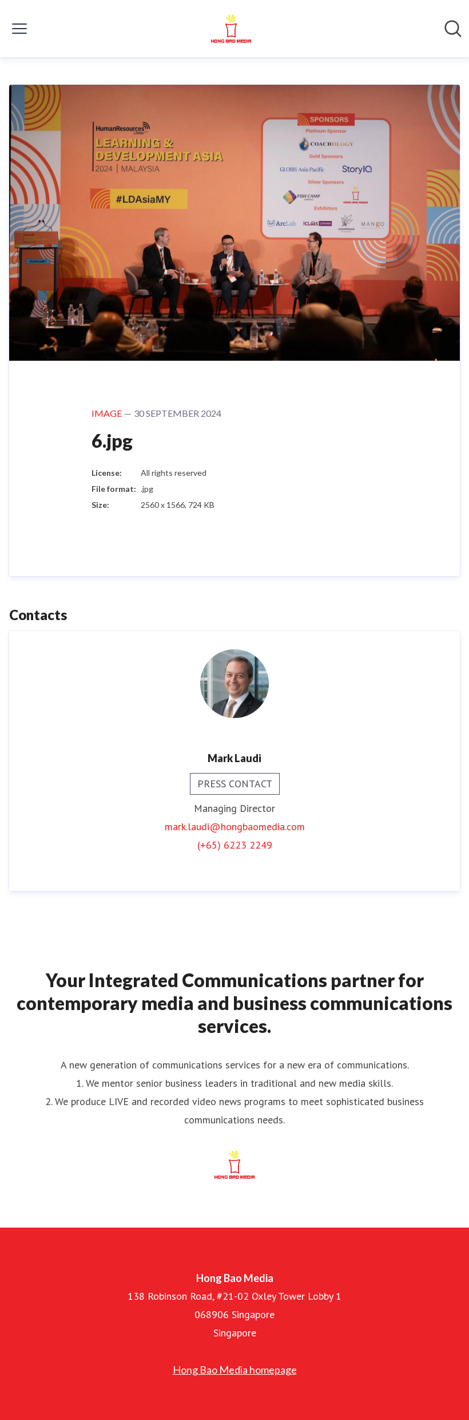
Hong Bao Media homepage (235, 1369)
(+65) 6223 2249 (234, 844)
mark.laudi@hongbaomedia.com (235, 826)
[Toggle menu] (19, 28)
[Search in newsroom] (453, 28)
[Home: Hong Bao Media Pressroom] (231, 28)
